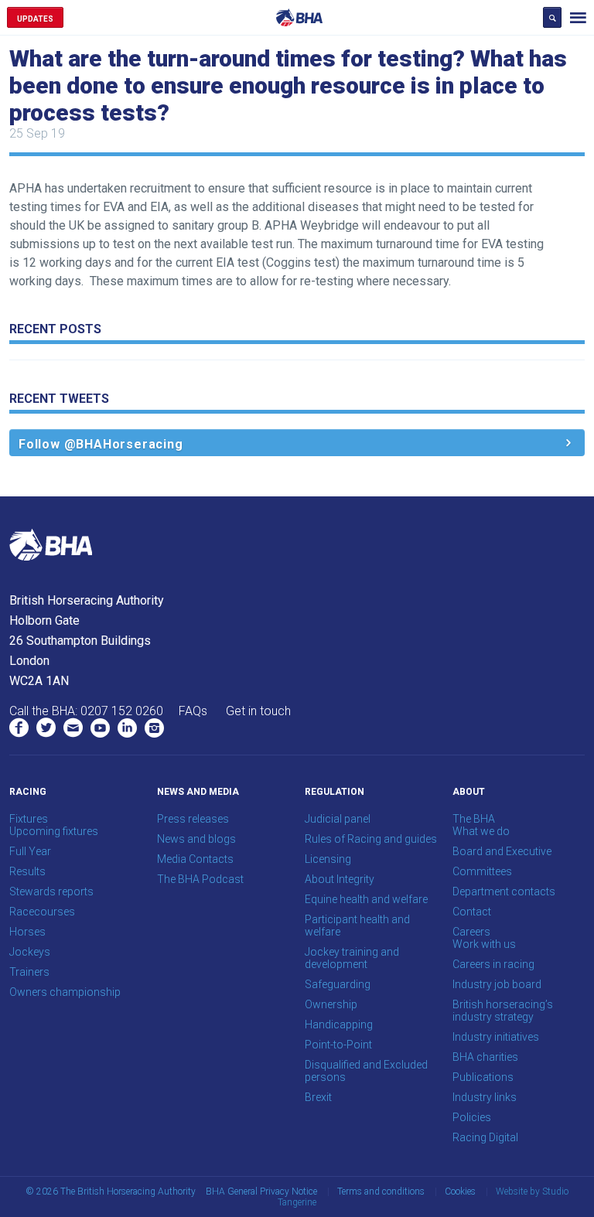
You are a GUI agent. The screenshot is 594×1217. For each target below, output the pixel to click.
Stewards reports (51, 891)
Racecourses (42, 911)
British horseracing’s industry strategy (502, 1010)
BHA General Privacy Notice (261, 1191)
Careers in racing (493, 964)
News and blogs (196, 839)
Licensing (328, 859)
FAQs (193, 711)
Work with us (484, 944)
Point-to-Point (338, 1044)
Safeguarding (337, 984)
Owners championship (65, 992)
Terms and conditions (381, 1191)
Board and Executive (501, 851)
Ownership (331, 1004)
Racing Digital (485, 1137)
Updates (35, 19)
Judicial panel (337, 819)
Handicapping (339, 1024)
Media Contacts (195, 859)
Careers (471, 932)
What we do (481, 831)
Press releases (193, 819)
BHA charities (485, 1057)
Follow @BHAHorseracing (101, 444)
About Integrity (339, 879)
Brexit (318, 1097)
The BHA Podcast (200, 879)
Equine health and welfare (366, 899)
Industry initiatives (495, 1037)
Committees (482, 871)
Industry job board (496, 984)
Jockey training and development (352, 958)
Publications (483, 1077)
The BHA (473, 819)
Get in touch (258, 711)
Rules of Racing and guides (371, 839)
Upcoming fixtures (53, 831)
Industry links (484, 1097)
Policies (471, 1117)
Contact (471, 911)
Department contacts (503, 891)
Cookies (460, 1191)
